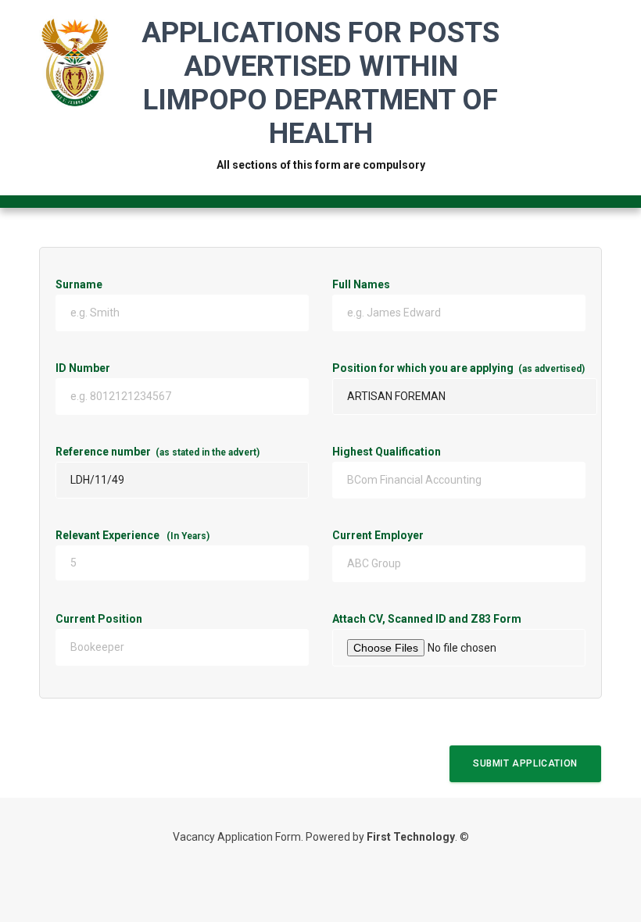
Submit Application (525, 763)
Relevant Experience (132, 535)
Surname (79, 284)
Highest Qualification (386, 451)
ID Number (154, 368)
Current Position (151, 619)
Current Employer (430, 535)
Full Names (361, 284)
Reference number (158, 451)
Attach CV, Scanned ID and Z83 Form (458, 619)
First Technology (411, 837)
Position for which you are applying (458, 368)
